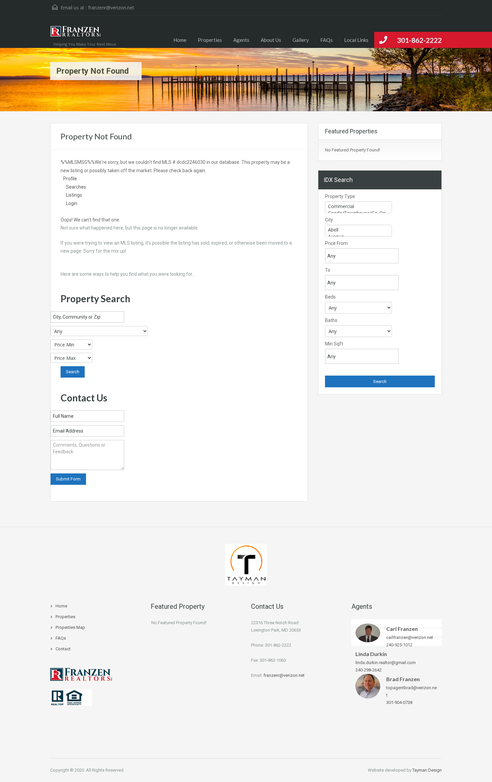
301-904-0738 (399, 702)
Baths (331, 320)
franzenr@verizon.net (111, 7)
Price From (336, 243)
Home (179, 40)
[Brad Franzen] (367, 686)
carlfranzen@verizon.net (409, 637)
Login (71, 203)
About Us (271, 40)
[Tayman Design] (246, 564)
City (329, 219)
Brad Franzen (403, 679)
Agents (241, 40)
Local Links (356, 40)
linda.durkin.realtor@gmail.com (385, 662)
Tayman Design (427, 770)
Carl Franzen (402, 629)
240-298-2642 (368, 669)
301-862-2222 (419, 40)
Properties (210, 40)
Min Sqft (334, 343)
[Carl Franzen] (367, 632)
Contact (63, 648)
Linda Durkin (371, 654)
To (327, 270)
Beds (330, 297)
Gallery (301, 40)
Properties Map (70, 627)
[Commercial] (358, 206)
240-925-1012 (399, 644)
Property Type (340, 196)
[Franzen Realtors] (76, 35)
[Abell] (358, 229)
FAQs (326, 40)
